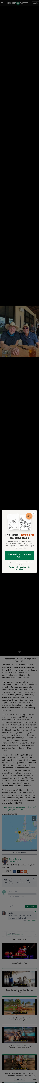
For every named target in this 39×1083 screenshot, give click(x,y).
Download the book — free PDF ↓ (19, 556)
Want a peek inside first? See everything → (19, 568)
